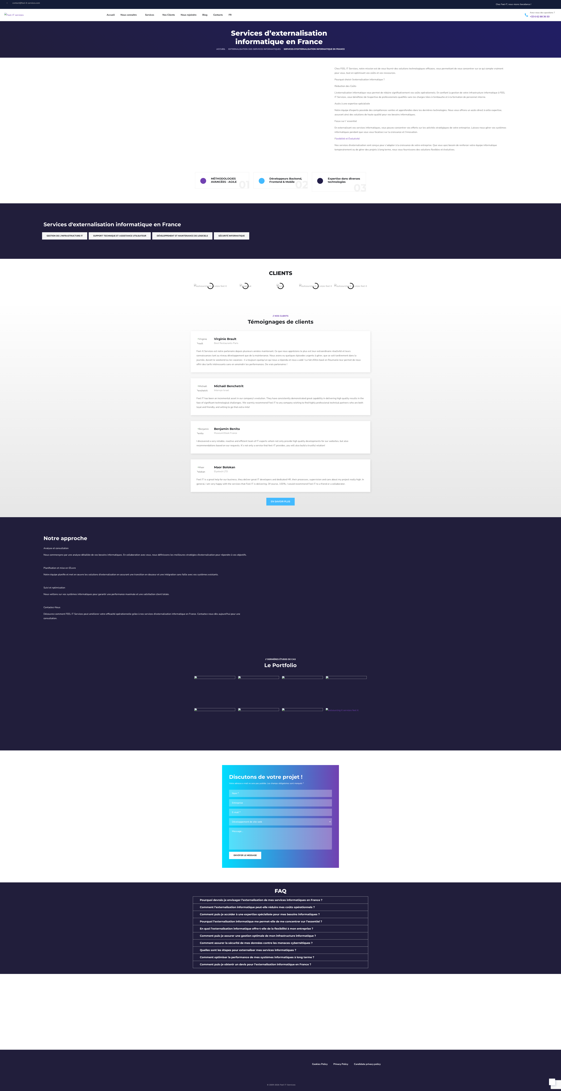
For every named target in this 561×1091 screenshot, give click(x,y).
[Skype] (201, 1026)
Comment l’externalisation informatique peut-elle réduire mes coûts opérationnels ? (257, 907)
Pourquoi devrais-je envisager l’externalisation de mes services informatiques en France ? (261, 900)
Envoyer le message (245, 855)
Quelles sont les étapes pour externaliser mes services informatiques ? (248, 950)
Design (215, 698)
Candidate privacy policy (367, 1064)
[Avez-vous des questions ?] (526, 15)
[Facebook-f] (537, 4)
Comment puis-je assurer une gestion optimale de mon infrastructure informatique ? (258, 935)
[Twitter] (543, 4)
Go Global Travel (302, 723)
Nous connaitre (129, 14)
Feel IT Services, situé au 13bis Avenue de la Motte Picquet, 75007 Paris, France (264, 1013)
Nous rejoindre (188, 14)
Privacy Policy (340, 1064)
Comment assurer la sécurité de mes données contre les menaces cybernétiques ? (256, 943)
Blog (204, 14)
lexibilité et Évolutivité (348, 138)
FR (230, 14)
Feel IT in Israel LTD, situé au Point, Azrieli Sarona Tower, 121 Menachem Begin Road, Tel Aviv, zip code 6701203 (338, 1037)
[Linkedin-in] (548, 4)
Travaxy (258, 726)
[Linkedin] (191, 1026)
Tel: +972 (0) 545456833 (326, 1046)
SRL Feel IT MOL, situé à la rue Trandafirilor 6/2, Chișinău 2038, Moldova (337, 1013)
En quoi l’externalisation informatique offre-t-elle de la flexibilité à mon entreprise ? (256, 928)
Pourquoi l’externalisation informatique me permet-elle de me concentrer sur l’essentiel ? (261, 921)
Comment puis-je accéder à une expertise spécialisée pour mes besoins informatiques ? (260, 914)
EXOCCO (302, 690)
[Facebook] (181, 1026)
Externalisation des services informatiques (254, 49)
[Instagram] (553, 4)
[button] (280, 900)
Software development (258, 698)
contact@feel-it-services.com (255, 996)
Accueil (111, 14)
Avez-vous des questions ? (542, 12)
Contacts (218, 14)
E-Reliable (215, 693)
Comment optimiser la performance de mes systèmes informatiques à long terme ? (257, 957)
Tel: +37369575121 (324, 1019)
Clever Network (346, 693)
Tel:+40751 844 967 (249, 1042)
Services (149, 14)
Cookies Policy (320, 1064)
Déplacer (346, 726)
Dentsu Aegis (214, 726)
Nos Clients (168, 14)
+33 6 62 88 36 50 (540, 16)
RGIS (258, 693)
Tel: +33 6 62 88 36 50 (250, 1019)
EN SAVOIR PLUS (280, 501)
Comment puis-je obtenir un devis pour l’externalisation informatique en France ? (255, 964)
